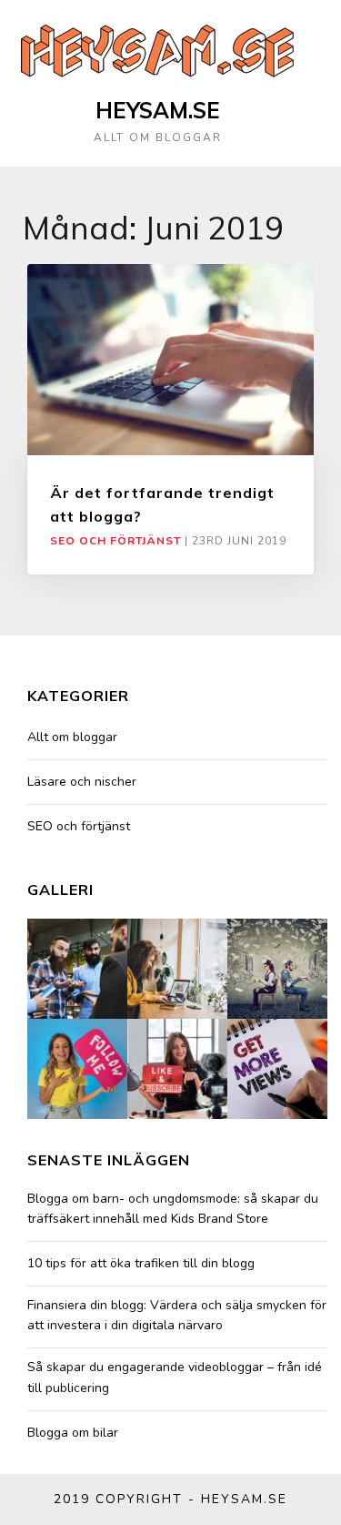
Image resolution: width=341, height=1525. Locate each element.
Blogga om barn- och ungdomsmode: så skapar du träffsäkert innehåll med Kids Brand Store (172, 1208)
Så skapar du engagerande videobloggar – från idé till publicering (174, 1377)
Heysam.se (157, 110)
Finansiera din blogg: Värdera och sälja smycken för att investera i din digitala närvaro (176, 1315)
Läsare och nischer (81, 781)
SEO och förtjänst (115, 541)
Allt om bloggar (72, 737)
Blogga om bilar (72, 1432)
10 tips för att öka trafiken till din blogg (141, 1263)
